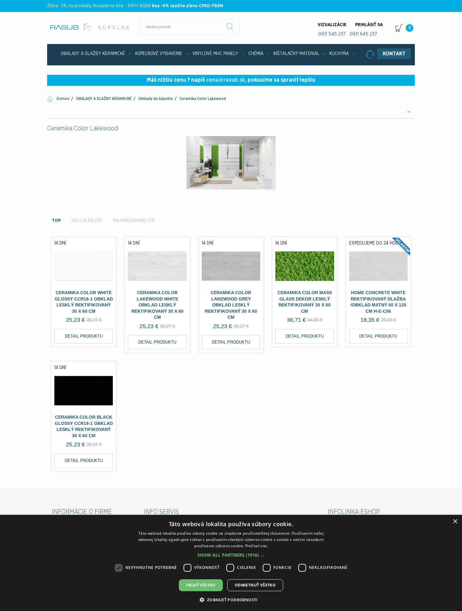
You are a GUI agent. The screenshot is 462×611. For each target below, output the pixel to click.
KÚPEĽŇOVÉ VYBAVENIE (158, 54)
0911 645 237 (363, 34)
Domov (63, 99)
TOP (56, 220)
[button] (231, 555)
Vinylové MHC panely (215, 54)
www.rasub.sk (93, 27)
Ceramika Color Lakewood (202, 99)
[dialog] (231, 563)
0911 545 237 (332, 34)
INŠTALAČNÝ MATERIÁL (296, 54)
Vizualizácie (332, 25)
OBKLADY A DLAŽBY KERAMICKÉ (93, 54)
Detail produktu (84, 336)
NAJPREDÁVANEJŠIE (134, 220)
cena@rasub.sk (225, 80)
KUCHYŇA (339, 54)
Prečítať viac (256, 545)
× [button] (455, 521)
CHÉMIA (255, 54)
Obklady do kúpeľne (155, 99)
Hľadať (230, 26)
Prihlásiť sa (369, 25)
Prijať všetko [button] (201, 585)
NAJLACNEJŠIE (87, 220)
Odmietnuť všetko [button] (255, 585)
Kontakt (394, 53)
